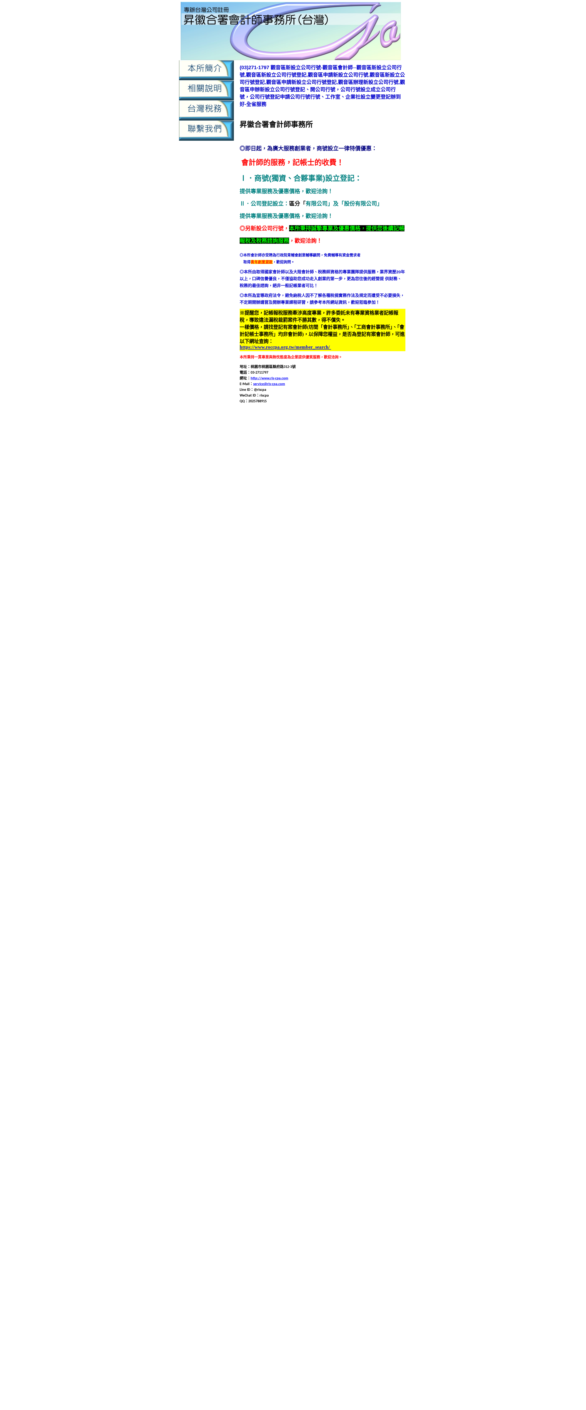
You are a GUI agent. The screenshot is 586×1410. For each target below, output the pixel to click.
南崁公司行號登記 (284, 580)
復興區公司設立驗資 (376, 778)
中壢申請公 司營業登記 (388, 1291)
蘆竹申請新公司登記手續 (338, 998)
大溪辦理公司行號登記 (258, 723)
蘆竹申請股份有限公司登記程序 (284, 1014)
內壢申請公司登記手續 (325, 486)
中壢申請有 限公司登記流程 (279, 1306)
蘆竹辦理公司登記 (367, 1020)
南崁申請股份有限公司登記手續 (363, 607)
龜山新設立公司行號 (381, 1135)
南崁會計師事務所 (311, 585)
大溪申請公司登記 (269, 690)
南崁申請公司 (361, 585)
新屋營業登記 (341, 838)
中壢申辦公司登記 (303, 464)
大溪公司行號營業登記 (258, 679)
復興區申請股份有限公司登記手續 (271, 811)
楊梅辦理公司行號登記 (353, 970)
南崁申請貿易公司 (343, 613)
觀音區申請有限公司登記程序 (341, 552)
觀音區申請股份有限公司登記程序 (356, 1064)
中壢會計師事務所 (372, 431)
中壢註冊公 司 (328, 1316)
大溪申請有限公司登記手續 (325, 701)
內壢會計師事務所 (342, 481)
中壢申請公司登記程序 (337, 1197)
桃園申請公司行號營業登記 (284, 899)
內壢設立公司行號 (326, 514)
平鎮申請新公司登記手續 (364, 745)
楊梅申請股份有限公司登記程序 (362, 959)
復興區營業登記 (260, 789)
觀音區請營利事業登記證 (308, 1075)
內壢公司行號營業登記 (280, 475)
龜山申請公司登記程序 (329, 1146)
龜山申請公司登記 (383, 1141)
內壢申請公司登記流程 (363, 486)
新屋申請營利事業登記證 (289, 860)
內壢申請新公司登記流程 (264, 497)
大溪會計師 (294, 684)
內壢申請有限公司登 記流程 (340, 1342)
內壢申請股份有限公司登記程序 (333, 508)
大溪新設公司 (348, 679)
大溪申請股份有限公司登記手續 (329, 706)
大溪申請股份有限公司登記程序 (269, 712)
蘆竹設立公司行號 (314, 1020)
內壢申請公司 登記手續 (338, 1331)
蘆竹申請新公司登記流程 (379, 998)
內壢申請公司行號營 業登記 (295, 1337)
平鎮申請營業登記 (329, 756)
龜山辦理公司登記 (345, 1174)
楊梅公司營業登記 (371, 926)
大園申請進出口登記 (343, 662)
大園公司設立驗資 (322, 629)
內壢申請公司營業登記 (258, 486)
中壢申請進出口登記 (271, 464)
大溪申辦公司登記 (375, 712)
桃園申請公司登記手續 (303, 893)
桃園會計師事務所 (319, 888)
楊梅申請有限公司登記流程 (298, 954)
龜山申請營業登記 (280, 1163)
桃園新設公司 (348, 882)
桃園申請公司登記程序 (378, 893)
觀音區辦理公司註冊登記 (323, 574)
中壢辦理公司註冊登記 (355, 470)
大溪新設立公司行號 (268, 684)
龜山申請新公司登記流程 (357, 1152)
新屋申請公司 (364, 838)
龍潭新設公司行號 (345, 1086)
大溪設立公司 (273, 717)
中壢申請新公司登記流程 (293, 448)
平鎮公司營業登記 (366, 723)
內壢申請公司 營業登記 (281, 1331)
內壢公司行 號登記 (380, 1321)
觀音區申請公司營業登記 (278, 536)
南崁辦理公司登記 (387, 618)
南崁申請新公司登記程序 (275, 602)
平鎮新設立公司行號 (268, 734)
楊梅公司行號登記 (296, 932)
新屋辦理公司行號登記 (258, 877)
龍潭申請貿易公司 (325, 1119)
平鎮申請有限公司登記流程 (370, 750)
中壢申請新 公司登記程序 (371, 1301)
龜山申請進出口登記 (334, 1168)
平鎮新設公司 (348, 728)
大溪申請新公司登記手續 (364, 695)
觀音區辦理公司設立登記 (282, 574)
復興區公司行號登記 (343, 778)
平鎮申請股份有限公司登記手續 (370, 756)
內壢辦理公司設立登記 (288, 519)
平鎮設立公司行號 (341, 767)
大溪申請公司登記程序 (378, 690)
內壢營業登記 (368, 481)
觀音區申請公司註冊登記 (375, 1047)
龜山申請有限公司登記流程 (321, 1157)
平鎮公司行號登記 (291, 728)
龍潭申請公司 (341, 1091)
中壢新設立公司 (290, 431)
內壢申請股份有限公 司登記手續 (314, 1347)
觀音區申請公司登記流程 (376, 1042)
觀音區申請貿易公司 (300, 563)
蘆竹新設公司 (318, 981)
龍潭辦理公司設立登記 (273, 1130)
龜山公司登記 (340, 1130)
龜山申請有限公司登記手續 (276, 1157)
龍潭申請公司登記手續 (277, 1097)
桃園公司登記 (393, 877)
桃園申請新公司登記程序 (282, 904)
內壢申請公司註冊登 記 (329, 1337)
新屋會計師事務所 (315, 838)
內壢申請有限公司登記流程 (303, 1243)
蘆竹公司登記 (363, 976)
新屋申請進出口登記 (379, 866)
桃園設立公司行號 (341, 921)
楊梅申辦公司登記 (303, 965)
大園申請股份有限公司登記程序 (269, 662)
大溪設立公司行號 (300, 717)
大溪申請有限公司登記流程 (370, 701)
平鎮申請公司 (368, 734)
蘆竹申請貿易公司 (325, 1014)
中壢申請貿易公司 (358, 1213)
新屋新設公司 (344, 833)
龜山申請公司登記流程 (291, 1146)
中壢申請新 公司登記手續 (303, 1301)
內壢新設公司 (371, 475)
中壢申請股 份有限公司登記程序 (338, 1311)
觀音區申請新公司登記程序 (362, 547)
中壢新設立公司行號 (321, 431)
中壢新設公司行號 (262, 431)
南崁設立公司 (307, 618)
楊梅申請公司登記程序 (348, 943)
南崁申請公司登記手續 (296, 591)
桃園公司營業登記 (366, 877)
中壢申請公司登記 (322, 437)
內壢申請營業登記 (352, 503)
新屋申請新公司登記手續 (361, 849)
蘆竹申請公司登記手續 (277, 992)
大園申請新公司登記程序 (282, 651)
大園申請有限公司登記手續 (325, 651)
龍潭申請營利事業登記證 (267, 1113)
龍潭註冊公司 (340, 1124)
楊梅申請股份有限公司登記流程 (310, 959)
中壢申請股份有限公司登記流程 (310, 459)
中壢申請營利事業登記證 (345, 453)
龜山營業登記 (296, 1141)
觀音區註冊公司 (339, 569)
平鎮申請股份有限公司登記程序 (310, 761)
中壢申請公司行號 (300, 442)
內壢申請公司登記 (291, 486)
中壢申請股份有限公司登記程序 (362, 459)
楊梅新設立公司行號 (275, 937)
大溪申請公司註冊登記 (325, 695)
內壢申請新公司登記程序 (305, 497)
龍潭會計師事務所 (292, 1091)
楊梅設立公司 (367, 965)
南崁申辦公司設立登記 (277, 618)
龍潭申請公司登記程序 (352, 1097)
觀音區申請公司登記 (316, 536)
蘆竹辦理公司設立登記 (273, 1025)
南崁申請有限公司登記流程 (362, 602)
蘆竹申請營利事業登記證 (267, 1009)
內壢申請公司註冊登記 (348, 492)
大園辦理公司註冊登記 (332, 673)
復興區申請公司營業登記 (320, 789)
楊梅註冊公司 (254, 970)
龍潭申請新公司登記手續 (338, 1102)
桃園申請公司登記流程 (341, 893)
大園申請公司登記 (269, 640)
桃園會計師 (294, 888)
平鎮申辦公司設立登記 (284, 767)
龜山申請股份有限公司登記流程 (374, 1163)
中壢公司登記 (280, 426)
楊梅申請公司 (375, 937)
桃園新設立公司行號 (268, 888)
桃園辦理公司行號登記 (262, 926)
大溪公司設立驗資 (322, 679)
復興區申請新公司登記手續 (280, 800)
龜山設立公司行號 (292, 1174)
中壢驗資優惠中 (309, 1397)
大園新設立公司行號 (268, 635)
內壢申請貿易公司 (374, 508)
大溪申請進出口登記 (343, 712)
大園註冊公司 (326, 668)
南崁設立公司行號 (333, 618)
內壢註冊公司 (352, 514)
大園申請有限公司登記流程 (370, 651)
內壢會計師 (317, 481)
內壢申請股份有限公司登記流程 (280, 508)
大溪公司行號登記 (291, 679)
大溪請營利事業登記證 (356, 717)
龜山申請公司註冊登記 (277, 1152)
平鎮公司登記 (393, 723)
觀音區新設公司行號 (318, 1263)
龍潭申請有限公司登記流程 (343, 1108)
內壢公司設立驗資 (344, 475)
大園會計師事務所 (319, 635)
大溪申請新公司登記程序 (282, 701)
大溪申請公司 (368, 684)
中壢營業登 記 (343, 1291)
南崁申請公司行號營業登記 (276, 596)
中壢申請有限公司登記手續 (377, 448)
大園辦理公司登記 (390, 668)
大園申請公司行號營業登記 (284, 646)
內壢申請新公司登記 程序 (267, 1342)
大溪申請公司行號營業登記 (284, 695)
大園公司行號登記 (291, 629)
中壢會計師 (347, 431)
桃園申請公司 (368, 888)
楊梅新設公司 (352, 932)
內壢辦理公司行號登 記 (273, 1357)
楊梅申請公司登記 (277, 943)
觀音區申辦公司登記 (372, 563)
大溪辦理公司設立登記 (295, 723)
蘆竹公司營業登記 (337, 976)
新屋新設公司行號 (371, 833)
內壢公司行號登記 (314, 475)
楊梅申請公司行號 (382, 943)
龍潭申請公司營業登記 (372, 1091)
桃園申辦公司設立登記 (284, 921)
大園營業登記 (345, 635)
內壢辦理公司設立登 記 (305, 1357)
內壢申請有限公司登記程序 (273, 503)
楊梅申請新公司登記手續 (301, 976)
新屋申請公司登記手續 (299, 844)
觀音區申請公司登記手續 (353, 536)
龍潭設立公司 (287, 1124)
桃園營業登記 (345, 888)
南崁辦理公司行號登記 (258, 624)
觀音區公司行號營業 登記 (256, 1362)
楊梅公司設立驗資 (326, 932)
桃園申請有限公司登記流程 (370, 904)
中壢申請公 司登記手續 (279, 1296)
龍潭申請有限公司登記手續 (298, 1108)
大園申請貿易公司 (311, 662)
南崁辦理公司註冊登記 (332, 624)
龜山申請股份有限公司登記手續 (322, 1163)
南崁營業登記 (338, 585)
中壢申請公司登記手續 (356, 437)
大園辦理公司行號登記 (258, 673)
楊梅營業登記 (352, 937)
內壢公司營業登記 (389, 470)
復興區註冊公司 (301, 822)
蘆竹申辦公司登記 (389, 1014)
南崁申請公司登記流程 (333, 591)
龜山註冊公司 (318, 1174)
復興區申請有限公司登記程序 (349, 805)
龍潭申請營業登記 (303, 1113)
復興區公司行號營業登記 (305, 778)
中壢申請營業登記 (381, 453)
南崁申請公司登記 (262, 591)
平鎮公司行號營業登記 (258, 728)
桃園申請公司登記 (269, 893)
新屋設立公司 (310, 871)
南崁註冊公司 (360, 618)
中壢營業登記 (342, 1192)
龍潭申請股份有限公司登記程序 (284, 1119)
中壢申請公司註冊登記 (378, 442)
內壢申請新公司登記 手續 (362, 1337)
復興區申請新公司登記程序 (370, 800)
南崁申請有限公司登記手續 (318, 602)
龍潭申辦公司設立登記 (258, 1124)
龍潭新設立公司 (374, 1086)
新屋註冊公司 (363, 871)
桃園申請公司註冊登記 (325, 899)
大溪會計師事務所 (319, 684)
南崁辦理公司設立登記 (295, 624)
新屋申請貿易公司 (347, 866)
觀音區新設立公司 (258, 530)
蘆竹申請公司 (341, 987)
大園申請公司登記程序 (378, 640)
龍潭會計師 (267, 1091)
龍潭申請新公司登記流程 (379, 1102)
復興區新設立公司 (303, 783)
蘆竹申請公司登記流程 (314, 992)
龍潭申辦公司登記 (389, 1119)
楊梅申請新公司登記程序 (375, 948)
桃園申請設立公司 (296, 1392)
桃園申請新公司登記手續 (364, 899)
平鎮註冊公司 (367, 767)
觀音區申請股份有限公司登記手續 (309, 558)
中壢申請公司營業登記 (288, 437)
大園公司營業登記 (366, 624)
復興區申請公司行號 (316, 794)
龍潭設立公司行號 (314, 1124)
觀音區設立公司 (278, 569)
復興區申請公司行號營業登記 (357, 794)
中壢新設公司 (371, 1187)
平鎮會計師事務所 (319, 734)
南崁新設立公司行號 (260, 585)
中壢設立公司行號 (356, 464)
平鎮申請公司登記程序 (378, 739)
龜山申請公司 (318, 1141)
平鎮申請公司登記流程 (341, 739)
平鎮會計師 (294, 734)
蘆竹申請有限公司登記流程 (343, 1003)
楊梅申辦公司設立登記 (337, 965)
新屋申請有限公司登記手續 (321, 855)
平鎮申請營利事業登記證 (293, 756)
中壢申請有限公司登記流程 (270, 1208)
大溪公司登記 (393, 673)
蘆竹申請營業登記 (303, 1009)
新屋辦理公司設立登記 (295, 877)
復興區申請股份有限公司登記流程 (327, 811)
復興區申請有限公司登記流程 (300, 805)
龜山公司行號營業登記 (371, 1130)
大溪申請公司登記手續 (303, 690)
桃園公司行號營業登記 (258, 882)
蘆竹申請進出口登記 (357, 1014)
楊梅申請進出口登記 (271, 965)
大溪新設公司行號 (375, 679)
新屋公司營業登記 (363, 827)
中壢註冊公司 (383, 464)
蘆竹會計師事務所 (292, 987)
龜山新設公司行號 (322, 1135)
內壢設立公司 (299, 514)
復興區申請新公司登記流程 (325, 800)
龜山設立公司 (265, 1174)
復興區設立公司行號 (271, 822)
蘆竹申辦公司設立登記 (258, 1020)
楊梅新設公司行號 (379, 932)
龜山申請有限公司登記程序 (366, 1157)
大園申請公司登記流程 (341, 640)
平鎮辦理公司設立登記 (299, 772)
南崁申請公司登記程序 (371, 591)
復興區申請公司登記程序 (278, 794)
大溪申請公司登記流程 (341, 690)
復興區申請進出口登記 (299, 816)
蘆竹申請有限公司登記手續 (298, 1003)
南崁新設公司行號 (367, 580)
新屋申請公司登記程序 (374, 844)
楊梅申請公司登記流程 (310, 943)
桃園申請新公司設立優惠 (332, 1392)
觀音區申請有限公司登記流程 (293, 552)
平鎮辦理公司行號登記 (262, 772)
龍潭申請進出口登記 (357, 1119)
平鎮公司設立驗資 (322, 728)
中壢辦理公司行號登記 (280, 470)
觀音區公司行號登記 (297, 525)
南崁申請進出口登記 (376, 613)
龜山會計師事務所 (269, 1141)
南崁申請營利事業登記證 (286, 607)
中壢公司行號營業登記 (310, 426)
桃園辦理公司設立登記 (299, 926)
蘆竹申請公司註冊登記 (298, 998)
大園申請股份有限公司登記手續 (329, 657)
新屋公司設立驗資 (318, 833)
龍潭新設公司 (318, 1086)
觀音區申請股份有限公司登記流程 (365, 558)
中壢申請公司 (258, 437)
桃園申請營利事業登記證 (293, 910)
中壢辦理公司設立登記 (318, 470)
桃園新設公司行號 (375, 882)
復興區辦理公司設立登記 (286, 827)
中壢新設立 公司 (254, 1291)
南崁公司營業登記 (359, 574)
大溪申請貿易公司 (311, 712)
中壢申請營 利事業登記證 (352, 1306)
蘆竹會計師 (267, 987)
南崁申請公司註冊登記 (318, 596)
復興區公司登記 (271, 778)
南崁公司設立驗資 (314, 580)
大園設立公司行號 (300, 668)
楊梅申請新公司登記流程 (334, 948)
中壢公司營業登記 (254, 426)
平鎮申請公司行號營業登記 (284, 745)
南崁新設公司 (340, 580)
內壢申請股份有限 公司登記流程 (357, 1347)
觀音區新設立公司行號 (292, 530)
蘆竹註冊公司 (340, 1020)
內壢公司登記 (251, 475)
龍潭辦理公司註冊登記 (310, 1130)
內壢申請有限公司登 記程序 (378, 1342)
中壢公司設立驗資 (375, 426)
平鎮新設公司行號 (375, 728)
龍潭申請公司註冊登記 (298, 1102)
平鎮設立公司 (314, 767)
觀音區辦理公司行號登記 (383, 1075)
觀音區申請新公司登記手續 (273, 547)
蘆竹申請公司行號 (386, 992)
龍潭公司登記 (362, 1080)
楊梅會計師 (301, 937)
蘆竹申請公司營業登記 (372, 987)
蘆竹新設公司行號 (345, 981)
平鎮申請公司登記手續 (303, 739)
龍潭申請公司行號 (386, 1097)
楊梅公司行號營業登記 (262, 932)
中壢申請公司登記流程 (306, 1197)
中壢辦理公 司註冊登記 (276, 1321)
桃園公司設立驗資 (322, 882)
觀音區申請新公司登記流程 (318, 547)
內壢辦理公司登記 (379, 514)
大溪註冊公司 (326, 717)
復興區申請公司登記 (373, 772)
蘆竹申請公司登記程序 (352, 992)
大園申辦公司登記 (375, 662)
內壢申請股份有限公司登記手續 (273, 1248)
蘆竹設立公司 (287, 1020)
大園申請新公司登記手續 (364, 646)
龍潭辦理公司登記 (367, 1124)
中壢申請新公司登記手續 (296, 1203)
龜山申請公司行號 (363, 1146)
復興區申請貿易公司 (264, 816)
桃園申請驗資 (338, 1386)
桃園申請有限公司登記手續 (325, 904)
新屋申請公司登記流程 (337, 844)
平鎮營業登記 (345, 734)
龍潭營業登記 (318, 1091)
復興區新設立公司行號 (337, 783)
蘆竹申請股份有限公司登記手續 (344, 1009)
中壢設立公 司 (283, 1316)
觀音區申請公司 (260, 1042)
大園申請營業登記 (288, 657)
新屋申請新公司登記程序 (278, 855)
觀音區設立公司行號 (309, 569)
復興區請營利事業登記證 (335, 822)
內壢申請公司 (391, 481)
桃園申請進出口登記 (383, 915)
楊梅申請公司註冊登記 (295, 948)
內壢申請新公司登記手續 (330, 1238)
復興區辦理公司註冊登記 (327, 827)
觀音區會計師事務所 (351, 530)
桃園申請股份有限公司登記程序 (310, 915)
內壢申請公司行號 (269, 492)
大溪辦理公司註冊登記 (332, 723)
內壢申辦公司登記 (273, 514)
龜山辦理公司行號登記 (379, 1174)
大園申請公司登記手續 (303, 640)
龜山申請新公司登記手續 (316, 1152)
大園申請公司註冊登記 (325, 646)
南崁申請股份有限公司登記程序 (302, 613)
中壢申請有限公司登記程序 (302, 453)
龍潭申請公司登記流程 (314, 1097)
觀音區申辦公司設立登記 (346, 1069)
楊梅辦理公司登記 (319, 970)
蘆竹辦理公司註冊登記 (310, 1025)
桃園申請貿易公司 (351, 915)
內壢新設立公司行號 (290, 481)
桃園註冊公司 (367, 921)
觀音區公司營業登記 (361, 519)
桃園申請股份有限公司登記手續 (370, 910)
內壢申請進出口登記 (253, 1253)
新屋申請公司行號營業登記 (280, 849)
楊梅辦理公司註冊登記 (262, 976)
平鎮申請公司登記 (269, 739)
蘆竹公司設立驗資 (292, 981)
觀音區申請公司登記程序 (271, 541)
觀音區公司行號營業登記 (260, 525)
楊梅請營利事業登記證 (285, 970)
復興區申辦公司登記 (335, 816)
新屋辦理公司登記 (390, 871)
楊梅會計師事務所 (326, 937)
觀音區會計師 (322, 530)
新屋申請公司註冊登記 (321, 849)
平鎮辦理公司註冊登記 (337, 772)
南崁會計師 (286, 585)
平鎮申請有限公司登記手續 (325, 750)
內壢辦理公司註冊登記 (325, 519)
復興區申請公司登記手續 (362, 789)
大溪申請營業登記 (288, 706)
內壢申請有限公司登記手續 (348, 497)
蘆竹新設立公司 (374, 981)
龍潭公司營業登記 (336, 1080)
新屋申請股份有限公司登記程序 (306, 866)
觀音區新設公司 (361, 525)
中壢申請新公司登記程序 (334, 448)
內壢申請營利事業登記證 (316, 503)
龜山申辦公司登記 (366, 1168)
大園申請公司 (368, 635)
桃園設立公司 (314, 921)
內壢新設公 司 (264, 1326)
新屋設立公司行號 (337, 871)
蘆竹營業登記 (318, 987)
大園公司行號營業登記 (258, 629)
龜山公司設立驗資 (269, 1135)
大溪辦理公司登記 (390, 717)
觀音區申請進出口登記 (336, 563)
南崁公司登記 (385, 574)
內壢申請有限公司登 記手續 (303, 1342)
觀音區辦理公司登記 (369, 569)
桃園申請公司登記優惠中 (373, 1392)
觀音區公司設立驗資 (331, 525)
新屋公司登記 (389, 827)
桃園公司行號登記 (291, 882)
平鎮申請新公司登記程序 (282, 750)
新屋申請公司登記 (266, 844)
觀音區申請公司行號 (309, 541)
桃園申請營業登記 (329, 910)
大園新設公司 (348, 629)
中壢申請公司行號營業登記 (337, 442)
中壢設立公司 (329, 464)
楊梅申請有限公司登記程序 (343, 954)
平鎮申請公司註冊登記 (325, 745)
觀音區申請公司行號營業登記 (350, 541)
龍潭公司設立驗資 (292, 1086)
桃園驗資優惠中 (282, 1397)
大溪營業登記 (345, 684)
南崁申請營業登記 (322, 607)
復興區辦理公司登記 (373, 822)
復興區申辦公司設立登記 (372, 816)
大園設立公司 (273, 668)
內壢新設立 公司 (311, 1326)
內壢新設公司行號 (264, 1228)
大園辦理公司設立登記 (295, 673)
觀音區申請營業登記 (264, 558)
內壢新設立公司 (260, 481)
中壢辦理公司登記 (332, 1218)
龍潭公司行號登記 (262, 1086)
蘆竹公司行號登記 (262, 981)
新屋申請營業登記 (325, 860)
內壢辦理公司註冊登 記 (336, 1357)
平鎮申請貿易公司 (351, 761)
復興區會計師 (367, 783)
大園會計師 (294, 635)
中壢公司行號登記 (344, 426)
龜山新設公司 (296, 1135)
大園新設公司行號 (375, 629)
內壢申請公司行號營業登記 (307, 492)
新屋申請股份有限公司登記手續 (366, 860)
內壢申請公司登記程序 (370, 1233)
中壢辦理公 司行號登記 (378, 1316)
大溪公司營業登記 (366, 673)
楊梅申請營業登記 (381, 954)
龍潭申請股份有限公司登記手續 (344, 1113)
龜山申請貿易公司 (302, 1168)
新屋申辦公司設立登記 (280, 871)
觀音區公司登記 (391, 519)
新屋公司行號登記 (288, 833)
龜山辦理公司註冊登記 (291, 1179)
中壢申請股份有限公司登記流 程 (295, 1311)
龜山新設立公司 (351, 1135)
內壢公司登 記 (327, 1321)
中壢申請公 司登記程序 (342, 1296)
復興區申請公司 (287, 789)
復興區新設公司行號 (271, 783)
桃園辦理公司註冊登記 (337, 926)
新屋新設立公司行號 (264, 838)
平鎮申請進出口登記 (383, 761)
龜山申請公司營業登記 (349, 1141)
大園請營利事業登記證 (356, 668)
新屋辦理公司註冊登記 (332, 877)
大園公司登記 (393, 624)
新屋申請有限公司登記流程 (366, 855)
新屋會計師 (290, 838)
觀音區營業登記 (381, 530)
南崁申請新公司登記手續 (357, 596)
